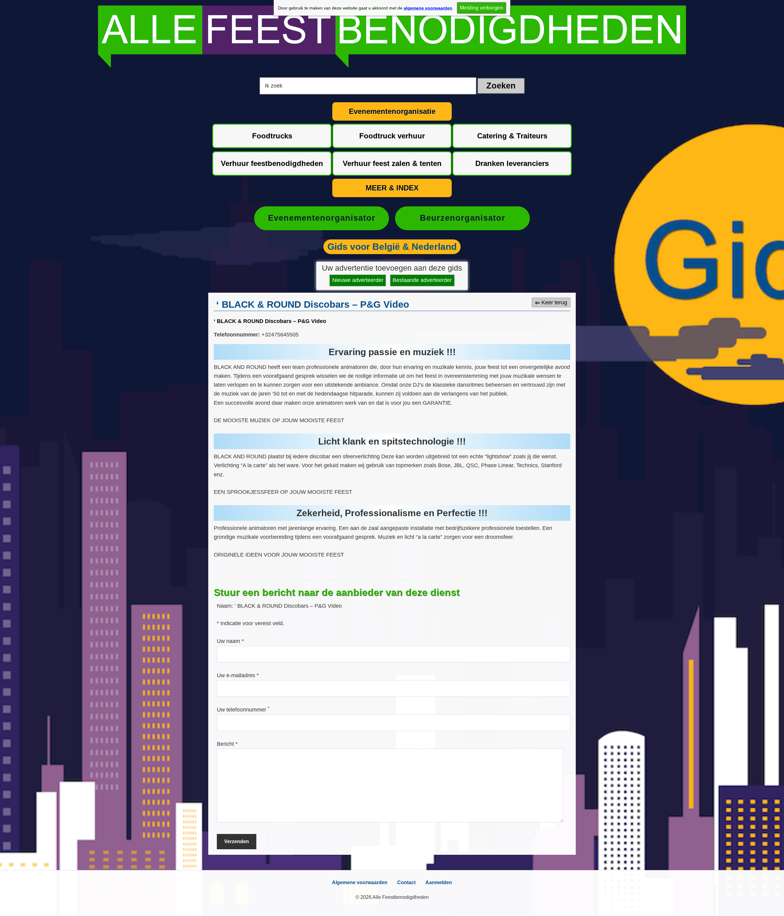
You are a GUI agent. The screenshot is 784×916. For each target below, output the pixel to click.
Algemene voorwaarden (359, 882)
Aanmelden (438, 882)
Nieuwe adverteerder (357, 280)
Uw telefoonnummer (243, 710)
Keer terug (554, 302)
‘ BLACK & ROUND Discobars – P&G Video (270, 321)
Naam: (226, 606)
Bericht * (227, 744)
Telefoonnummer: (237, 335)
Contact (406, 882)
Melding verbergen (481, 7)
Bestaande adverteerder (422, 280)
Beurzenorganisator (462, 218)
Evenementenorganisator (321, 218)
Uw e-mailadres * (238, 675)
